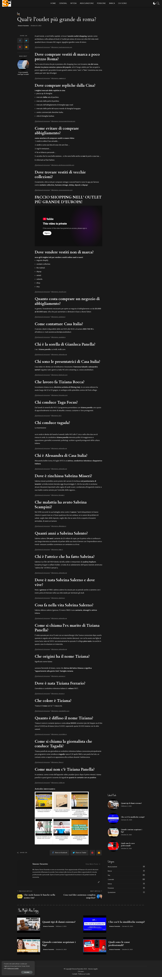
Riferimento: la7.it (56, 415)
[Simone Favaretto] (6, 3)
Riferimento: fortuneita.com (59, 395)
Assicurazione (112, 867)
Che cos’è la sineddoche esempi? (133, 817)
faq (18, 13)
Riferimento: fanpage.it (57, 495)
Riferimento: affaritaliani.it (58, 526)
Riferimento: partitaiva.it (58, 317)
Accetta (26, 972)
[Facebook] (20, 40)
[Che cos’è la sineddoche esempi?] (113, 818)
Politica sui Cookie (13, 968)
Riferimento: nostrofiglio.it (59, 734)
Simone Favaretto (23, 25)
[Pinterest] (20, 47)
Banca (110, 871)
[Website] (98, 882)
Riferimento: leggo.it (57, 549)
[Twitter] (26, 40)
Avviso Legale (92, 969)
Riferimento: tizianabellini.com (60, 711)
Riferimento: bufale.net (58, 782)
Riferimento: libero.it (57, 762)
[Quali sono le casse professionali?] (113, 846)
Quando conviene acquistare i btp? (59, 943)
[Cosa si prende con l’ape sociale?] (23, 64)
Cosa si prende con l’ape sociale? (23, 73)
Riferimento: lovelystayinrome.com (61, 47)
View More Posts (92, 864)
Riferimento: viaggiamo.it (58, 78)
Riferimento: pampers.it (58, 676)
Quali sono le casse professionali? (119, 943)
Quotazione (111, 892)
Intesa (110, 884)
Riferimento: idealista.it (58, 598)
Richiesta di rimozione (43, 47)
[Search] (158, 3)
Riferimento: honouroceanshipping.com (63, 121)
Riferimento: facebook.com (59, 375)
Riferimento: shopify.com (58, 291)
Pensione (111, 888)
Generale (111, 879)
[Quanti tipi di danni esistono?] (113, 804)
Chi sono (81, 971)
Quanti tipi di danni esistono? (131, 803)
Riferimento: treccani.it (57, 693)
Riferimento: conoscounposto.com (62, 190)
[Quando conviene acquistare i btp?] (113, 832)
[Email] (26, 47)
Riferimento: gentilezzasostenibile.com (62, 165)
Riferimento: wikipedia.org (59, 354)
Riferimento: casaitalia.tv (58, 337)
